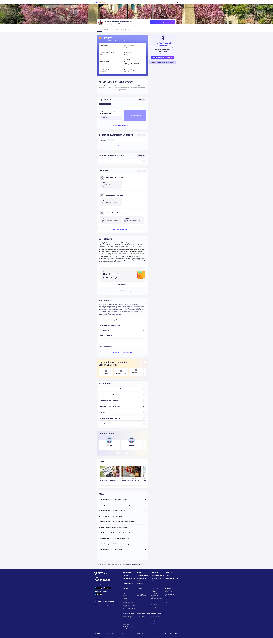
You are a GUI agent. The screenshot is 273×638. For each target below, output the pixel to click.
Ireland (124, 597)
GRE (165, 601)
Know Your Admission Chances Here (122, 229)
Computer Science (105, 104)
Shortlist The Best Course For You (121, 125)
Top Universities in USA (128, 602)
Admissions (107, 29)
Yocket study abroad (141, 595)
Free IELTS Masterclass (156, 591)
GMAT (166, 602)
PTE (165, 600)
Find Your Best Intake (122, 146)
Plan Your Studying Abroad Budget (122, 291)
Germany (125, 598)
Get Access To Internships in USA (122, 353)
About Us (139, 590)
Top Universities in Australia (129, 606)
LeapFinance (167, 590)
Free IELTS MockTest (155, 590)
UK (123, 591)
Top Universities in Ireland (129, 608)
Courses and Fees (124, 29)
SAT (165, 598)
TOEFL (166, 597)
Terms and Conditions (128, 626)
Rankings (115, 29)
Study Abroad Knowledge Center (157, 599)
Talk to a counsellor (155, 593)
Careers (138, 591)
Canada (124, 593)
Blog (152, 597)
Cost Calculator (154, 595)
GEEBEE (138, 597)
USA (124, 590)
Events (152, 601)
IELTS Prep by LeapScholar (171, 591)
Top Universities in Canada (129, 605)
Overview (99, 29)
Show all (141, 99)
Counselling (153, 607)
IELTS (152, 605)
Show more (140, 135)
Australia (125, 595)
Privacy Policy (126, 624)
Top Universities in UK (128, 603)
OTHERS (175, 633)
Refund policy (126, 628)
